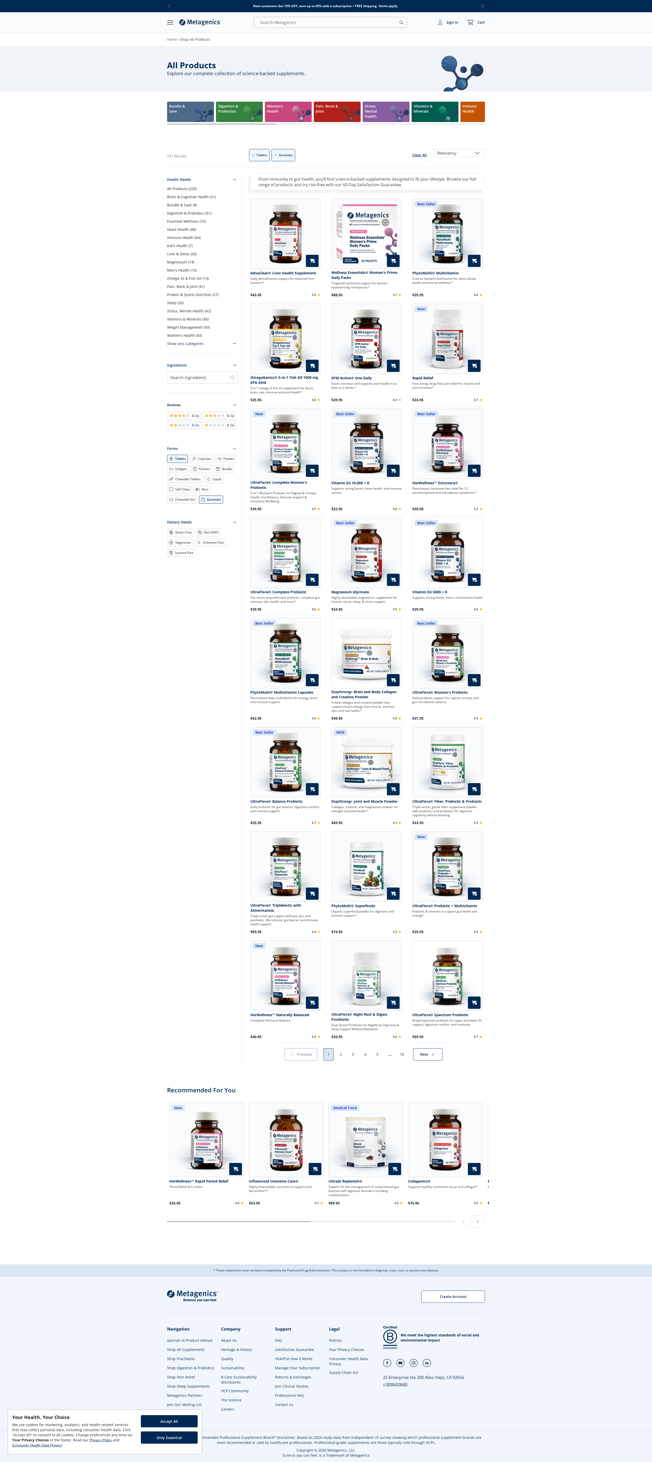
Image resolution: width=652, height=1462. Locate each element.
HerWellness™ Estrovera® (435, 482)
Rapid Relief (422, 377)
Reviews (174, 405)
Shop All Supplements (186, 1349)
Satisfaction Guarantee (294, 1349)
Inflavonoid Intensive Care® (273, 1181)
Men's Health (182, 270)
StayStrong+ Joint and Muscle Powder (364, 801)
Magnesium (180, 262)
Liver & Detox (182, 253)
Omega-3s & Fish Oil (188, 278)
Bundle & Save (182, 205)
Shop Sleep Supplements (188, 1386)
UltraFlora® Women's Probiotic (440, 692)
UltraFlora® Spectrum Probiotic (440, 1014)
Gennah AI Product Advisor (190, 1340)
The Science (231, 1400)
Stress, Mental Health (189, 311)
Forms (172, 448)
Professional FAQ (289, 1395)
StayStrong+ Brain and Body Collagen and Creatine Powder (364, 694)
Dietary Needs (179, 522)
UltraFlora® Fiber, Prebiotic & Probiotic (447, 801)
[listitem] (190, 112)
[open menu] (170, 22)
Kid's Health (180, 245)
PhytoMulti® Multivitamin (435, 273)
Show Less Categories (185, 343)
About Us (229, 1340)
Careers (227, 1409)
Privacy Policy (101, 1440)
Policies (335, 1340)
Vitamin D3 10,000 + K (350, 482)
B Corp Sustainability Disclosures (239, 1380)
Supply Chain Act (343, 1372)
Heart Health (181, 229)
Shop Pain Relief (181, 1377)
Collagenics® (419, 1181)
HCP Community (235, 1390)
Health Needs (179, 179)
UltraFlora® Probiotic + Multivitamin (444, 905)
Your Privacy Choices (346, 1349)
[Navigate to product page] (285, 234)
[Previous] (463, 1221)
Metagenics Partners (184, 1395)
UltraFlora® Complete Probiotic (278, 591)
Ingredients (177, 365)
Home (172, 39)
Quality (227, 1358)
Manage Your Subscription (297, 1367)
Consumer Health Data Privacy (348, 1361)
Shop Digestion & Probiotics (190, 1367)
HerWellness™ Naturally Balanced (279, 1014)
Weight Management (188, 327)
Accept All (169, 1421)
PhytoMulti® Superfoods (353, 905)
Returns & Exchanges (293, 1377)
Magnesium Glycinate (350, 591)
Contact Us (284, 1404)
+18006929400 (395, 1384)
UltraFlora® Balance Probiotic (276, 801)
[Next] (478, 1221)
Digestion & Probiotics (189, 213)
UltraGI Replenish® (345, 1181)
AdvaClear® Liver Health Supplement (283, 273)
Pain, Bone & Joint (186, 286)
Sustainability (232, 1367)
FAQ (278, 1340)
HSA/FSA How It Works (294, 1358)
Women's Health (184, 335)
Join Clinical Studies (292, 1386)
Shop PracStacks (181, 1358)
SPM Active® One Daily (351, 377)
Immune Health (184, 237)
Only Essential (169, 1437)
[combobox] (459, 153)
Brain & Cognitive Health (191, 196)
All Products (182, 188)
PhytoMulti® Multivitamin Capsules (281, 692)
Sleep (175, 302)
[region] (105, 1432)
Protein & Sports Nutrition (193, 294)
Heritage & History (236, 1349)
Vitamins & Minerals (188, 319)
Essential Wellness (186, 221)
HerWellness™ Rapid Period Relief (198, 1181)
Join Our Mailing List (184, 1404)
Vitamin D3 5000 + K (429, 591)
